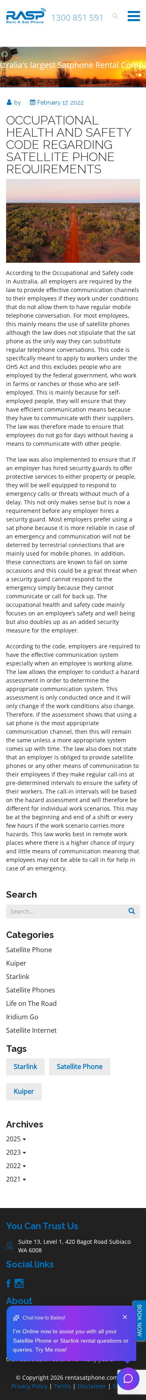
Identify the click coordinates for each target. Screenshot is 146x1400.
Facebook (8, 1283)
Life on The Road (31, 1003)
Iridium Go (22, 1016)
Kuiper (16, 963)
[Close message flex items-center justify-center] (125, 1318)
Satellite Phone (29, 949)
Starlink (17, 976)
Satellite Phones (30, 990)
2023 (13, 1152)
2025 (13, 1138)
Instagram (19, 1283)
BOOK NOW (140, 1320)
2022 (13, 1165)
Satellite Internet (31, 1030)
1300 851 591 (77, 17)
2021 (13, 1179)
